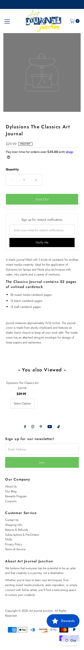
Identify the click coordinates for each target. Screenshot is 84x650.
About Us (11, 486)
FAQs (8, 539)
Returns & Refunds (16, 529)
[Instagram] (32, 426)
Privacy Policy (13, 544)
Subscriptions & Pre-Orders (22, 534)
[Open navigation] (7, 21)
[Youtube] (49, 426)
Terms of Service (15, 549)
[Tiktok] (58, 426)
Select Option (22, 403)
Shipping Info (13, 525)
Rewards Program (16, 496)
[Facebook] (25, 426)
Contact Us (11, 520)
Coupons (10, 501)
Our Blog (11, 491)
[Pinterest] (41, 426)
